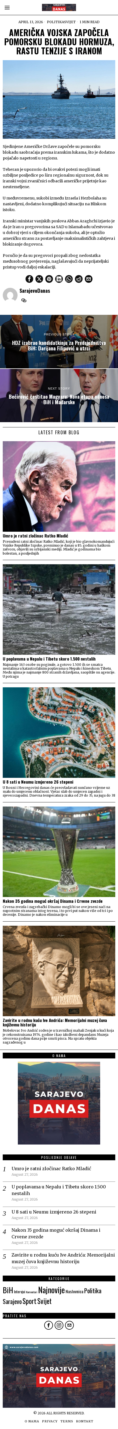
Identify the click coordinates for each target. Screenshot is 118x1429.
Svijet (70, 22)
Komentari (31, 1292)
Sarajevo (12, 1301)
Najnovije (51, 1289)
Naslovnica (74, 1291)
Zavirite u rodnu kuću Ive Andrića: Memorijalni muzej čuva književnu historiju (55, 1022)
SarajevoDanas (34, 290)
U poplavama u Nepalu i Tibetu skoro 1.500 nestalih (49, 658)
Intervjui (19, 1291)
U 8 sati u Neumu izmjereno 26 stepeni (38, 781)
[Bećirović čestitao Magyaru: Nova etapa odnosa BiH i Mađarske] (59, 395)
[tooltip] (29, 279)
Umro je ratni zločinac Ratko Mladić (35, 535)
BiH (8, 1289)
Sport (29, 1301)
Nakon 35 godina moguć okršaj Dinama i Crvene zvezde (53, 901)
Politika (55, 22)
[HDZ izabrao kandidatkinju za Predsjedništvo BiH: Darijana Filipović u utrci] (59, 341)
